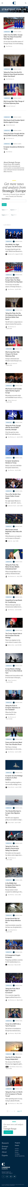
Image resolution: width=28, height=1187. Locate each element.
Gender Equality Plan (20, 1156)
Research (5, 1143)
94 (14, 1111)
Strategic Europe (17, 31)
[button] (19, 1111)
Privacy (16, 1152)
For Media (17, 1154)
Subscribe (8, 1132)
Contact (17, 1148)
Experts (5, 1155)
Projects (17, 1143)
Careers (17, 1150)
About (4, 1152)
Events (17, 1145)
